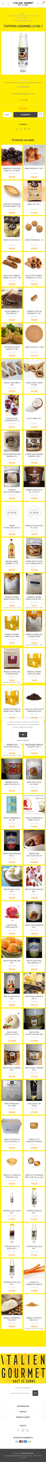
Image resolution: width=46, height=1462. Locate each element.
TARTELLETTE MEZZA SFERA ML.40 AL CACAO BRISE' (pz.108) (12, 1177)
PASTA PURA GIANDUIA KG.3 (34, 926)
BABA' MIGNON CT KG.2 (34, 168)
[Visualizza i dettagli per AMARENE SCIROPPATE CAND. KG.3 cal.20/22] (11, 155)
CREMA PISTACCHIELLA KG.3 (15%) (12, 528)
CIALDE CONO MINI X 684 (12, 384)
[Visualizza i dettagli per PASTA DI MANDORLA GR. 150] (11, 804)
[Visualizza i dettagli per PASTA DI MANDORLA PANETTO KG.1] (34, 804)
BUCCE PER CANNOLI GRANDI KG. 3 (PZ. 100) (12, 277)
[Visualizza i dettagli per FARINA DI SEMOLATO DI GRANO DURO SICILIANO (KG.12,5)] (34, 621)
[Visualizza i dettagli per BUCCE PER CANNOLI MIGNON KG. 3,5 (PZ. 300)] (34, 262)
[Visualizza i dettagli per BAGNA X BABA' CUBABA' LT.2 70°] (11, 548)
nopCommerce (27, 1453)
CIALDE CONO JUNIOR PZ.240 (34, 384)
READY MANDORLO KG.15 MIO (11, 1105)
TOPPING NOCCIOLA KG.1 (34, 1247)
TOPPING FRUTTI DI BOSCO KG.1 (12, 1247)
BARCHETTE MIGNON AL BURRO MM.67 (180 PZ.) (12, 206)
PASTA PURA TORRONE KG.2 (34, 1069)
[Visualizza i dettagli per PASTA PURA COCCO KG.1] (11, 876)
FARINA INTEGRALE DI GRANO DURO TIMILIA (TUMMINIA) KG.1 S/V (12, 711)
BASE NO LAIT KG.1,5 (12, 240)
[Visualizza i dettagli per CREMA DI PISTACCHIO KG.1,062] (34, 512)
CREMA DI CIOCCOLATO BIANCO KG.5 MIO (12, 492)
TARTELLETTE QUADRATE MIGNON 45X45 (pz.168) (34, 1141)
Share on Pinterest (25, 129)
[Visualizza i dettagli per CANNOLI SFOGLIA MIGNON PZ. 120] (34, 298)
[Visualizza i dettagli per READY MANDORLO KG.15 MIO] (11, 1090)
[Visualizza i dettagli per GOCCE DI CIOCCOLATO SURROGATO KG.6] (34, 695)
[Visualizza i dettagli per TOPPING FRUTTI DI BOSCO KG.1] (11, 1233)
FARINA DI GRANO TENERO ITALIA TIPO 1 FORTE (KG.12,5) (12, 599)
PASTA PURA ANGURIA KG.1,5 (12, 855)
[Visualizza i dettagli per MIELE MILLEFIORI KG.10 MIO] (34, 769)
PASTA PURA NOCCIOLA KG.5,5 (12, 1033)
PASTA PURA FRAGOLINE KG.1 (11, 926)
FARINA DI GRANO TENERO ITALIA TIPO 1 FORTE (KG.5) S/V (34, 599)
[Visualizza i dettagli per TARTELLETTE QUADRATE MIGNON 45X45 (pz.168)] (34, 1126)
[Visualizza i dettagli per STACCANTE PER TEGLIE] (34, 1090)
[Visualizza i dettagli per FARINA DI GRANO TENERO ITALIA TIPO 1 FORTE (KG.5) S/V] (34, 583)
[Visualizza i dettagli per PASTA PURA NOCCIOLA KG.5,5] (11, 1019)
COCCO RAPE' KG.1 (34, 418)
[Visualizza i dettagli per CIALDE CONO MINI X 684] (11, 369)
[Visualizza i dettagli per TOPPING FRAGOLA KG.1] (34, 1197)
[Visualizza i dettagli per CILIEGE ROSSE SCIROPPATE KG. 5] (11, 405)
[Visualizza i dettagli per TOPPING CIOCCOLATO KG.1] (11, 1197)
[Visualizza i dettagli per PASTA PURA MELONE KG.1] (11, 947)
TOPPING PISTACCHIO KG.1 (12, 1283)
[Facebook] (18, 1430)
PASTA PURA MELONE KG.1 (12, 962)
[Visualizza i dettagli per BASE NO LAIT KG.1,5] (11, 226)
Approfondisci (23, 740)
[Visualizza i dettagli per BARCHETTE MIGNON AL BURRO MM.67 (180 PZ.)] (11, 191)
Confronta (24, 87)
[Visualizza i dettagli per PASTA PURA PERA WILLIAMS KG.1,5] (34, 947)
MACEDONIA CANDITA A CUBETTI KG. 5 (34, 746)
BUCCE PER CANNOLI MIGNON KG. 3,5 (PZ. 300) (34, 278)
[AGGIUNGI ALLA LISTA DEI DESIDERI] (40, 114)
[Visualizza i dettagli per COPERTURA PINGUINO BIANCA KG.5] (11, 441)
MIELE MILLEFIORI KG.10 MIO (34, 783)
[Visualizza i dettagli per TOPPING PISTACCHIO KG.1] (11, 1268)
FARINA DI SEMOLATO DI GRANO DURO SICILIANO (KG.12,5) (34, 636)
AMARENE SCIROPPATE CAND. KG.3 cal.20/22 (12, 169)
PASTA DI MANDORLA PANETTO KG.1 (34, 819)
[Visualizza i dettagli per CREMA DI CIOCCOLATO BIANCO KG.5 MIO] (11, 476)
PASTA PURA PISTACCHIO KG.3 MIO (34, 1033)
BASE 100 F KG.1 (34, 204)
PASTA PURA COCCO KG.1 (12, 890)
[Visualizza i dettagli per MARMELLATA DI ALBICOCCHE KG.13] (11, 769)
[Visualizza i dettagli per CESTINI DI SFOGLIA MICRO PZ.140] (11, 333)
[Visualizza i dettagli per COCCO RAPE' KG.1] (34, 405)
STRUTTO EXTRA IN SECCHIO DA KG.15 (12, 1140)
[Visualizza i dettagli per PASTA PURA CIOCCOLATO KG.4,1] (34, 840)
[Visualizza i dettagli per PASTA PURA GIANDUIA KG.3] (34, 911)
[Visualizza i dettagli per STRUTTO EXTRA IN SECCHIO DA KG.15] (11, 1126)
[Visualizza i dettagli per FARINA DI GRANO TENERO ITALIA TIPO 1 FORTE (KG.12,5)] (11, 583)
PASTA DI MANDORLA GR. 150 (11, 819)
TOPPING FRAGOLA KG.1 (34, 1212)
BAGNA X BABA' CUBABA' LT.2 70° (12, 562)
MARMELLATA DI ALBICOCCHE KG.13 (12, 783)
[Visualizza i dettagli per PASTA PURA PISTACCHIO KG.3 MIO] (34, 1019)
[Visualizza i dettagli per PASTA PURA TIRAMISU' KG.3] (11, 1054)
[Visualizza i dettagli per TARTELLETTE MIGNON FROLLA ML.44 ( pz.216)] (34, 1161)
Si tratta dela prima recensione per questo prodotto (23, 83)
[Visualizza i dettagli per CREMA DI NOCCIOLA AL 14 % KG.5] (34, 476)
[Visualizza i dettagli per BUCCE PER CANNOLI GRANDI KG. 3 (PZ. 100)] (11, 262)
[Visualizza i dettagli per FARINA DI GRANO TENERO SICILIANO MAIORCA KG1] (11, 621)
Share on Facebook (21, 129)
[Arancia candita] (34, 1268)
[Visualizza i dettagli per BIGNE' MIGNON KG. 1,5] (34, 226)
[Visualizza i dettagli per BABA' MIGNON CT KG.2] (34, 155)
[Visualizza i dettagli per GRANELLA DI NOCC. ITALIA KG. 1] (34, 1304)
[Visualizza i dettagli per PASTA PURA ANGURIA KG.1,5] (11, 840)
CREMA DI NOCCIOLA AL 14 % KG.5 (34, 491)
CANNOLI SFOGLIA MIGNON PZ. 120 (34, 312)
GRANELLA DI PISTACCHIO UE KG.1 (12, 746)
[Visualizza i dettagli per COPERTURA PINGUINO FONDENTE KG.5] (34, 441)
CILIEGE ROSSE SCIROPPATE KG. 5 (12, 419)
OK (23, 735)
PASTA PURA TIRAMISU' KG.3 (11, 1069)
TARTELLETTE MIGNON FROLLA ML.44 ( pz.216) (34, 1176)
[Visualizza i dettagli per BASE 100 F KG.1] (34, 191)
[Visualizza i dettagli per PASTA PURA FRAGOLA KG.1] (34, 876)
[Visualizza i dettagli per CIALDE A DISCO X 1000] (34, 333)
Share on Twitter (17, 129)
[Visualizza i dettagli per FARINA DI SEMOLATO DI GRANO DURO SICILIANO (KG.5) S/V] (11, 658)
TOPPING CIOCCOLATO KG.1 (12, 1212)
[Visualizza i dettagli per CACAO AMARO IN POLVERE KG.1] (11, 298)
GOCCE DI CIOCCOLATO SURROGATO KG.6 (34, 710)
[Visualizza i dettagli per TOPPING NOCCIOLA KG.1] (34, 1233)
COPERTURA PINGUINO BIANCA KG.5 (12, 455)
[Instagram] (23, 1430)
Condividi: (23, 124)
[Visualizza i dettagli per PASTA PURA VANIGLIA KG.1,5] (34, 983)
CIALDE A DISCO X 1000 (34, 347)
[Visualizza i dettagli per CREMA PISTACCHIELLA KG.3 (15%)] (11, 512)
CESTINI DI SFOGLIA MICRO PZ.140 (12, 348)
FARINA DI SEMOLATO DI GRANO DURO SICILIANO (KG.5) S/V (12, 674)
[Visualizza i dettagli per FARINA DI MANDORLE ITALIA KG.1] (11, 1304)
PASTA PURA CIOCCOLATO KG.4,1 (34, 855)
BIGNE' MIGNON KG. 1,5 (34, 240)
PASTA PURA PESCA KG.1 (12, 997)
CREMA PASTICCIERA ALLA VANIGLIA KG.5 (34, 562)
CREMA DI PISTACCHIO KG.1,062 (34, 527)
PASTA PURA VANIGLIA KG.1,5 (34, 997)
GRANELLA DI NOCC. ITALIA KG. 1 (34, 1319)
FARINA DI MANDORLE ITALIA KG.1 (12, 1319)
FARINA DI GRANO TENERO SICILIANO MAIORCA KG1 (11, 636)
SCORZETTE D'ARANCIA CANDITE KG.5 (34, 1284)
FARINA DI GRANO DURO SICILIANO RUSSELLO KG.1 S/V (34, 674)
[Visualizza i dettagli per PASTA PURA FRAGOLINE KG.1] (11, 911)
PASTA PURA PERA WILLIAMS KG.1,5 (34, 962)
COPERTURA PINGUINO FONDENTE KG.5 (34, 455)
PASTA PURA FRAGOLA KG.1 (34, 890)
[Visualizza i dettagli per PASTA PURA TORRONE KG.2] (34, 1054)
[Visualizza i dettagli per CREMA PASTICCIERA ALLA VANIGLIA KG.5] (34, 548)
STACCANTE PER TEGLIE (34, 1105)
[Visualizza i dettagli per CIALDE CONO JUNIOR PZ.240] (34, 369)
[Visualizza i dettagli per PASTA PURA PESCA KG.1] (11, 983)
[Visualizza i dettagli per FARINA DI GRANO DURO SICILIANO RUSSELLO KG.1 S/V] (34, 658)
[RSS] (27, 1430)
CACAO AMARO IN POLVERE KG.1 (12, 312)
